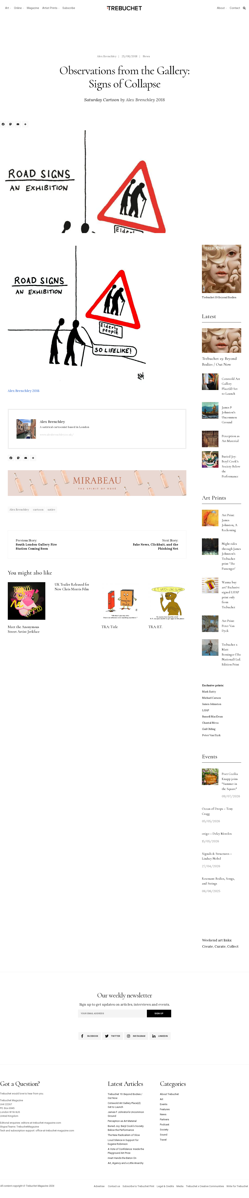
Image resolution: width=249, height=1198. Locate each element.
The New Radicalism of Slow (124, 1135)
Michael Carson (211, 698)
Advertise (99, 1186)
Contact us (114, 1186)
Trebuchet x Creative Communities (205, 1186)
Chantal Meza (210, 722)
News (146, 56)
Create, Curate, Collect (220, 946)
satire (51, 509)
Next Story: (155, 544)
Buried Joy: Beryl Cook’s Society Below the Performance (231, 466)
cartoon (38, 509)
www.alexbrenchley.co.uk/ (57, 434)
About (221, 8)
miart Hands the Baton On (122, 1158)
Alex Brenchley (106, 56)
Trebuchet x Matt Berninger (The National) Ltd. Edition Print (231, 654)
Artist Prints (49, 8)
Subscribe (68, 8)
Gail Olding (209, 729)
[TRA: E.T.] (167, 601)
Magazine (33, 8)
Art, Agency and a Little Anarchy (125, 1163)
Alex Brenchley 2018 (23, 391)
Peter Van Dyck (211, 735)
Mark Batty (209, 691)
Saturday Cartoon (101, 99)
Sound (163, 1134)
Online (18, 8)
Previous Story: (36, 544)
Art (7, 8)
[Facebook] (3, 124)
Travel (163, 1139)
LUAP (205, 710)
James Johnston (211, 704)
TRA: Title (110, 627)
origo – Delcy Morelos (217, 834)
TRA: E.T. (155, 627)
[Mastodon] (11, 124)
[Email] (18, 124)
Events (163, 1104)
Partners (164, 1119)
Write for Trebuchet (237, 1186)
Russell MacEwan (212, 716)
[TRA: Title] (120, 601)
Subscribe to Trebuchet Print (138, 1186)
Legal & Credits (165, 1186)
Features (165, 1109)
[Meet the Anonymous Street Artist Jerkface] (26, 601)
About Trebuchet (169, 1094)
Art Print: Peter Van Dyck (228, 626)
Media (179, 1186)
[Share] (26, 124)
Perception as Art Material (122, 1121)
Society (164, 1129)
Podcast (164, 1124)
